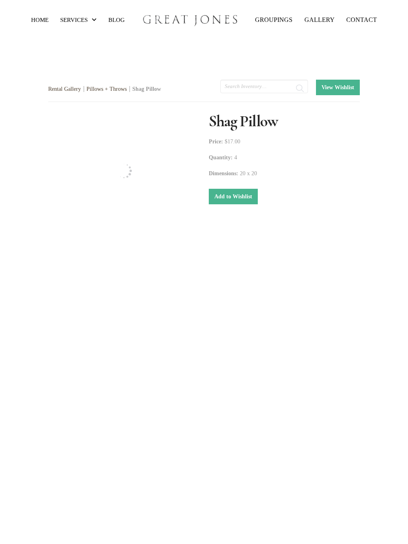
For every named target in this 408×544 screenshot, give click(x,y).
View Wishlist (338, 87)
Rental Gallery (64, 89)
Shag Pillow (146, 89)
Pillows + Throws (106, 89)
